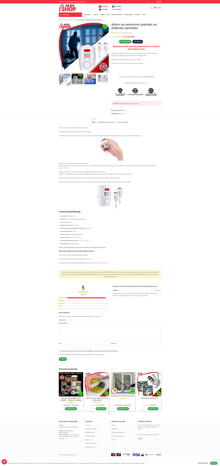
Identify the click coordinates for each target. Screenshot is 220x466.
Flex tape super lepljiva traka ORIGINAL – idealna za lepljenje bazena (71, 400)
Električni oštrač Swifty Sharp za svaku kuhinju (97, 399)
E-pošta (113, 343)
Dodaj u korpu (125, 41)
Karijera (113, 425)
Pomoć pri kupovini (91, 428)
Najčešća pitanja (90, 432)
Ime (60, 343)
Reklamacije (88, 439)
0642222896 (104, 6)
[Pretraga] (151, 8)
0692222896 (104, 9)
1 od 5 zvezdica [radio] (69, 320)
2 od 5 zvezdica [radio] (70, 320)
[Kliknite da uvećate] (62, 69)
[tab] (93, 121)
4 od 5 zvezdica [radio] (73, 320)
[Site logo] (67, 8)
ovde (90, 259)
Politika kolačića (90, 447)
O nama (87, 425)
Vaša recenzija (63, 323)
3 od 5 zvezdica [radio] (71, 320)
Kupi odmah (137, 41)
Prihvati (213, 463)
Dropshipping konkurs (118, 432)
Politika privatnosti (90, 443)
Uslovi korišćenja (90, 436)
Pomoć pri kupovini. (102, 263)
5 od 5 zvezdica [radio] (74, 320)
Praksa (113, 439)
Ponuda (66, 19)
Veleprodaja (114, 428)
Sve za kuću (72, 19)
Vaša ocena (62, 320)
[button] (101, 408)
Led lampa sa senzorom (149, 398)
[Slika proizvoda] (71, 384)
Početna (61, 19)
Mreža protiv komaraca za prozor (123, 396)
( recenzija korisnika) (125, 33)
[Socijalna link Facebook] (157, 1)
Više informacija (203, 463)
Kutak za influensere (117, 436)
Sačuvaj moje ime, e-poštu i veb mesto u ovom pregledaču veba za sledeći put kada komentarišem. (89, 351)
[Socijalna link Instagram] (160, 1)
